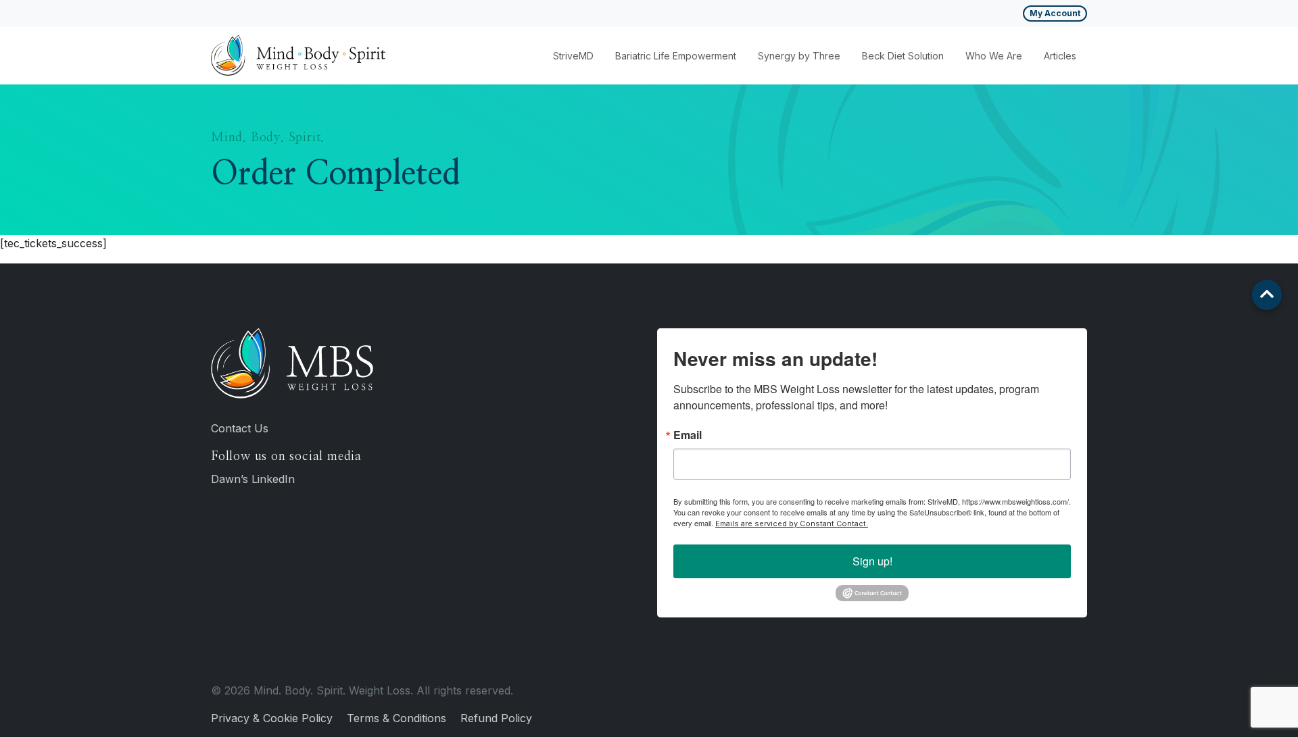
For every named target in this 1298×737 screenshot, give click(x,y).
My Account (1055, 13)
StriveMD (573, 55)
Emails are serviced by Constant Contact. (791, 523)
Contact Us (239, 428)
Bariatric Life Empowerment (675, 55)
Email (687, 435)
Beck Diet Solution (903, 55)
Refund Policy (496, 718)
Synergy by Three (799, 55)
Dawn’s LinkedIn (253, 479)
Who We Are (993, 55)
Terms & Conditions (396, 718)
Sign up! (872, 561)
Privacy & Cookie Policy (272, 718)
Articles (1060, 55)
